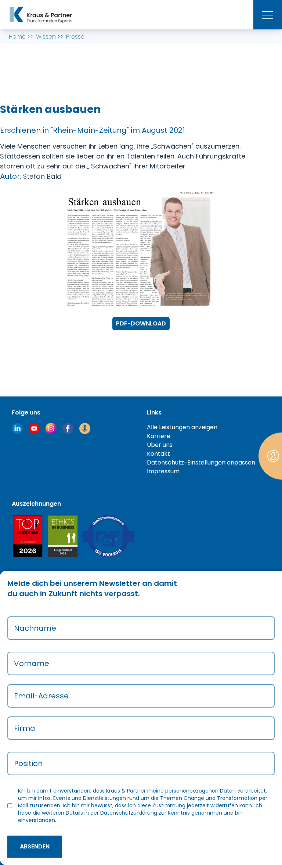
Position (28, 763)
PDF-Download (141, 323)
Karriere (158, 436)
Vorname (31, 663)
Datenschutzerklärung (128, 812)
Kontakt (158, 453)
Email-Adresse (41, 696)
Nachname (35, 628)
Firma (24, 728)
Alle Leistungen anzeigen (182, 427)
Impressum (163, 471)
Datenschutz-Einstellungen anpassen (201, 462)
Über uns (160, 445)
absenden (35, 846)
